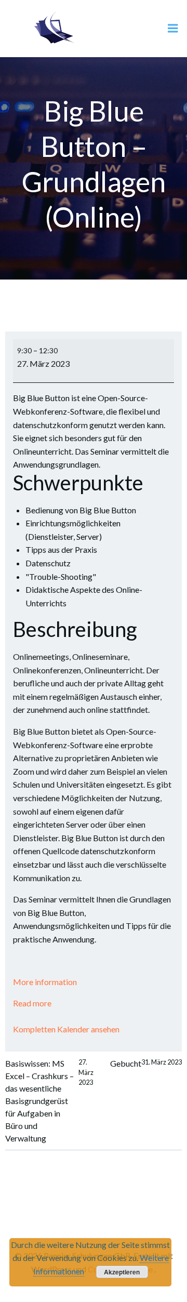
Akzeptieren (122, 1272)
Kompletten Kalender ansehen (66, 1029)
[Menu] (173, 28)
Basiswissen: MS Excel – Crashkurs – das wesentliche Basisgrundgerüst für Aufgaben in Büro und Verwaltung (49, 1100)
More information (45, 982)
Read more (32, 1003)
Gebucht (146, 1063)
